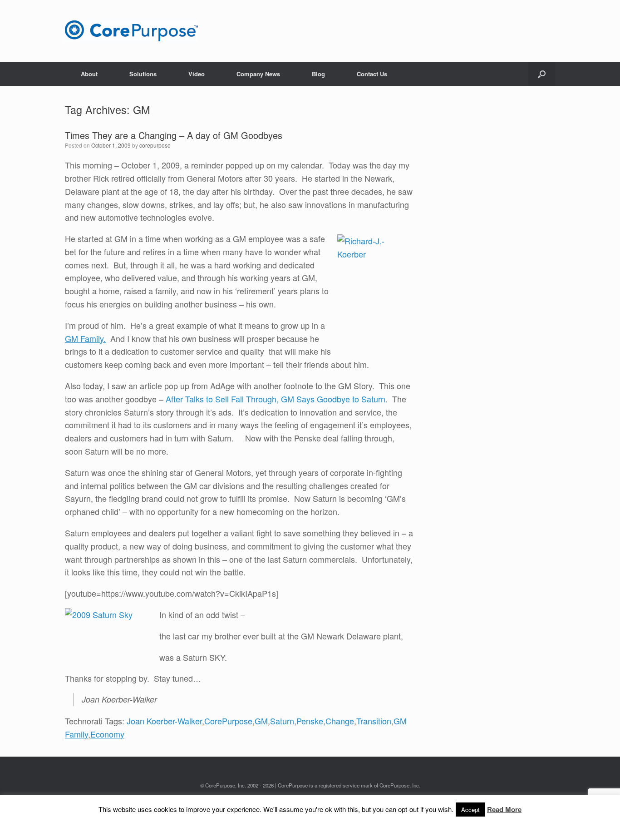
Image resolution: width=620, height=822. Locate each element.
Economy (107, 734)
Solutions (143, 73)
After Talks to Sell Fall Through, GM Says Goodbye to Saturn (275, 399)
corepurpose (155, 145)
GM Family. (85, 338)
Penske (309, 721)
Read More (504, 809)
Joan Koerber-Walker (164, 721)
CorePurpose (228, 721)
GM (261, 721)
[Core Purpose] (131, 30)
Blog (318, 73)
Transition (373, 721)
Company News (258, 73)
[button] (541, 74)
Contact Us (372, 73)
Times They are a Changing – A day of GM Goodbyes (173, 135)
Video (196, 73)
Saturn (282, 721)
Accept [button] (470, 809)
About (89, 73)
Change (339, 721)
